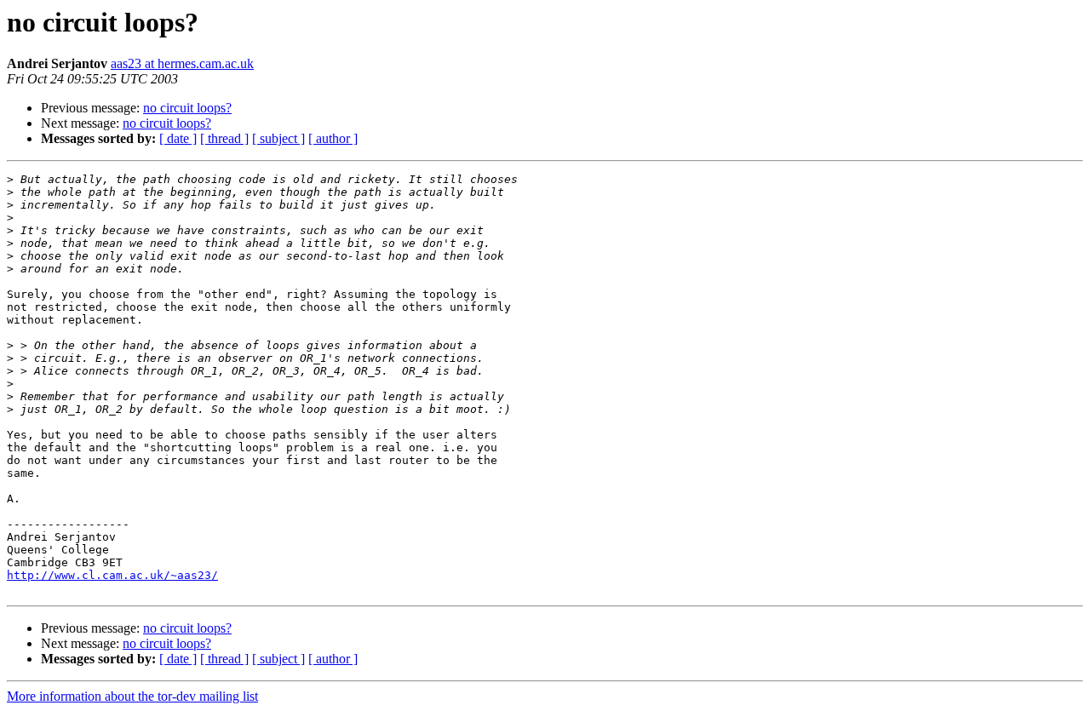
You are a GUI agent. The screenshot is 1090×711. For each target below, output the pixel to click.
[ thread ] (224, 138)
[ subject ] (278, 138)
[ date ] (178, 138)
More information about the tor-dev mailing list (132, 696)
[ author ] (333, 138)
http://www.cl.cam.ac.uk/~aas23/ (112, 575)
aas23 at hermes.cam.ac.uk (182, 63)
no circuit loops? (187, 107)
